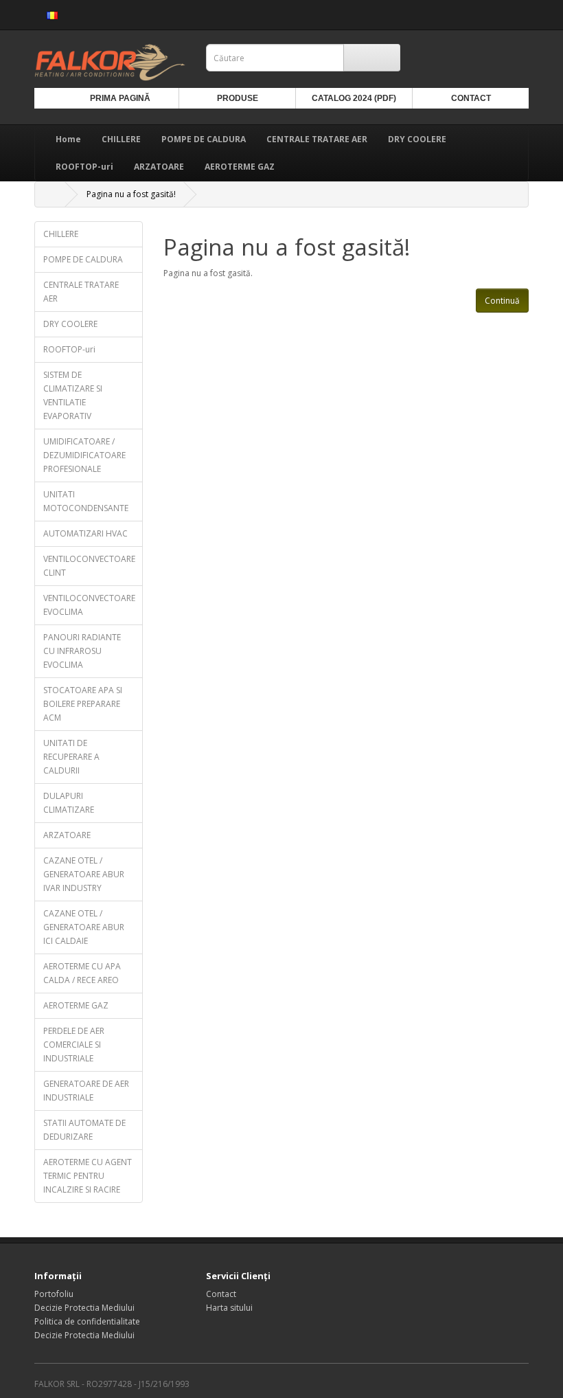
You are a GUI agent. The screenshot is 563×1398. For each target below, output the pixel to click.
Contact (471, 98)
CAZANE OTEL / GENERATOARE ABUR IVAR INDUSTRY (83, 874)
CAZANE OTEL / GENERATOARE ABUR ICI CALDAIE (83, 927)
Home (68, 139)
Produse (237, 98)
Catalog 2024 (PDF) (354, 98)
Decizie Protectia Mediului (84, 1308)
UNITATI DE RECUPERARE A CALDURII (71, 756)
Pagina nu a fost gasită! (131, 194)
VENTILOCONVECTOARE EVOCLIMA (89, 605)
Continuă (502, 300)
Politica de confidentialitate (87, 1321)
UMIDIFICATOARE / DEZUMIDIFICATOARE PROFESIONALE (84, 455)
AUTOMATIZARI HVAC (85, 533)
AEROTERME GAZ (240, 166)
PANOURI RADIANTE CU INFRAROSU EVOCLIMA (82, 650)
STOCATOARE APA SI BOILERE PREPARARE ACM (82, 703)
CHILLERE (121, 139)
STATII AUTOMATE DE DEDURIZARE (84, 1129)
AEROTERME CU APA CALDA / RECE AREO (82, 973)
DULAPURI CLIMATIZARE (68, 802)
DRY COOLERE (417, 139)
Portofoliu (53, 1294)
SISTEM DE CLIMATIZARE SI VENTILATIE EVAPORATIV (72, 395)
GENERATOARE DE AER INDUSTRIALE (86, 1090)
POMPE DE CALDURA (203, 139)
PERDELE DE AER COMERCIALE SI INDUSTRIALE (73, 1044)
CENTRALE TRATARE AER (316, 139)
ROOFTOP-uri (84, 166)
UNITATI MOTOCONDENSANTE (85, 501)
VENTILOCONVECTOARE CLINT (89, 565)
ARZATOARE (159, 166)
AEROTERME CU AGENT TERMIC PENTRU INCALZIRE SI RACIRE (87, 1175)
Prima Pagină (120, 98)
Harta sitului (229, 1308)
